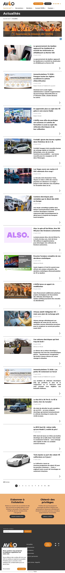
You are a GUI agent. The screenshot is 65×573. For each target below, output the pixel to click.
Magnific (37, 562)
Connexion (48, 3)
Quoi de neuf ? (7, 8)
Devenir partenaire (32, 556)
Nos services (19, 8)
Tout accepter (21, 568)
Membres (29, 8)
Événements (30, 547)
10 (45, 485)
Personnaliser (6, 568)
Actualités (29, 544)
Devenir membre (38, 3)
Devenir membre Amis (17, 516)
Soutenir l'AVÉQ (39, 8)
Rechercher (27, 531)
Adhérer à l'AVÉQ (47, 516)
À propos (50, 8)
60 (48, 485)
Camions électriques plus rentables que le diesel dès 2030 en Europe (46, 199)
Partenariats (30, 553)
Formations (30, 550)
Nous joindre (48, 544)
